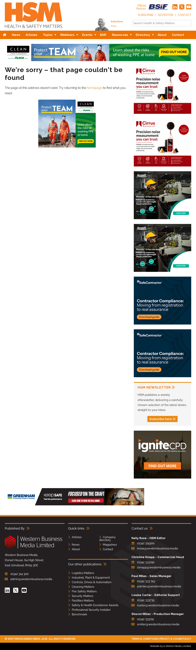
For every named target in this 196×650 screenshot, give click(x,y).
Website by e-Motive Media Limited (170, 646)
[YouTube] (188, 7)
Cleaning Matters (83, 587)
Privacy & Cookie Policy (175, 638)
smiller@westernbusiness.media (158, 624)
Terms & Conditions (144, 638)
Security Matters (82, 596)
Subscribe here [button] (160, 419)
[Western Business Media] (33, 548)
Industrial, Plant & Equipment (91, 577)
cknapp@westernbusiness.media (158, 567)
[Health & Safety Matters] (33, 29)
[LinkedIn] (174, 7)
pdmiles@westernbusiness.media (159, 586)
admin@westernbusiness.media (31, 579)
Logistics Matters (83, 573)
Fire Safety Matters (84, 591)
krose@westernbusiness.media (157, 548)
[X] (181, 7)
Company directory (107, 538)
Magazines (110, 544)
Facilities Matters (83, 600)
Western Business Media (24, 638)
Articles (77, 537)
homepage (94, 88)
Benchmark (79, 614)
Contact (184, 15)
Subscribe (146, 15)
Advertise (165, 15)
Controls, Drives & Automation (91, 582)
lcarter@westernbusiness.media (158, 605)
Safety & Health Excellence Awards (95, 605)
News (75, 544)
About (76, 549)
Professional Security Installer (91, 609)
